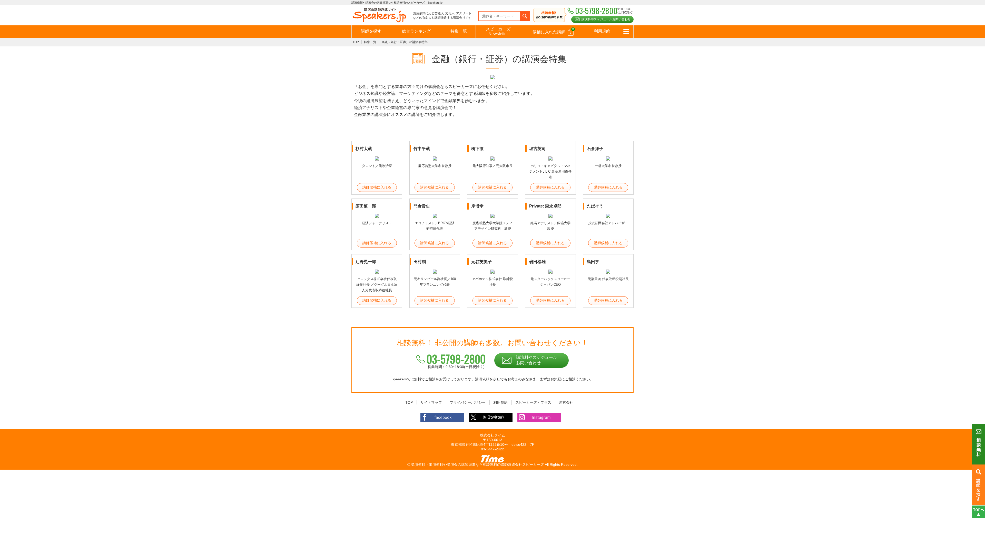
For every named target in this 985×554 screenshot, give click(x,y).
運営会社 (566, 402)
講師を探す (371, 31)
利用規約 (602, 31)
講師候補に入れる (376, 187)
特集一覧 (458, 31)
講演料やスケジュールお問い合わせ (606, 19)
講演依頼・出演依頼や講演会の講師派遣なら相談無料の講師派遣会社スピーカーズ (477, 464)
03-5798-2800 (456, 359)
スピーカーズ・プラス (533, 402)
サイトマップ (431, 402)
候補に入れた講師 (553, 30)
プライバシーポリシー (468, 402)
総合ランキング (416, 31)
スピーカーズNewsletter (498, 31)
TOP (356, 42)
